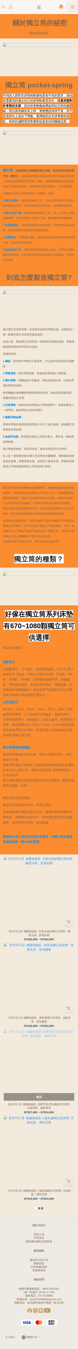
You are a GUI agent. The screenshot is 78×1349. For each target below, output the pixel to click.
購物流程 (39, 1263)
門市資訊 (39, 1237)
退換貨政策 (39, 1270)
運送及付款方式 (39, 1259)
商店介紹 (39, 1234)
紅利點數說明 (39, 1266)
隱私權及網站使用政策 (39, 1241)
